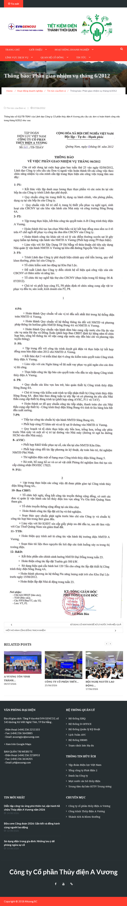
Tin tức (81, 57)
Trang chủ (12, 49)
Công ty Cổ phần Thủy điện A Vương (63, 872)
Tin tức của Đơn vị (16, 108)
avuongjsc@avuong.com (26, 736)
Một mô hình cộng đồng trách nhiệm (25, 630)
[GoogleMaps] (71, 884)
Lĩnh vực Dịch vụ (16, 57)
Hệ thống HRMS (77, 740)
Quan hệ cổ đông (52, 57)
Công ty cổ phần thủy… (62, 681)
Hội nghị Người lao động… (100, 683)
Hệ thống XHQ (76, 718)
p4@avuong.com (22, 762)
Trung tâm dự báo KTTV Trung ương (89, 786)
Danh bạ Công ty (78, 775)
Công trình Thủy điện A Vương (86, 811)
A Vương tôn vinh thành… (17, 678)
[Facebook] (55, 884)
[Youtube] (63, 884)
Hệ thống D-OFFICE (79, 723)
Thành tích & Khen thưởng (84, 816)
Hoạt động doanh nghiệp (72, 49)
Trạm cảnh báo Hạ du (81, 745)
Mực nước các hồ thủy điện (84, 781)
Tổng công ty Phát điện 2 (82, 770)
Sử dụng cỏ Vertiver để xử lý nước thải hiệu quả (95, 624)
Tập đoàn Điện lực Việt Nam (84, 764)
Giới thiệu (35, 49)
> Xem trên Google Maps (17, 744)
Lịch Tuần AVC (77, 734)
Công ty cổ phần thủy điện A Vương (89, 806)
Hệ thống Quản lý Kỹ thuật (84, 729)
